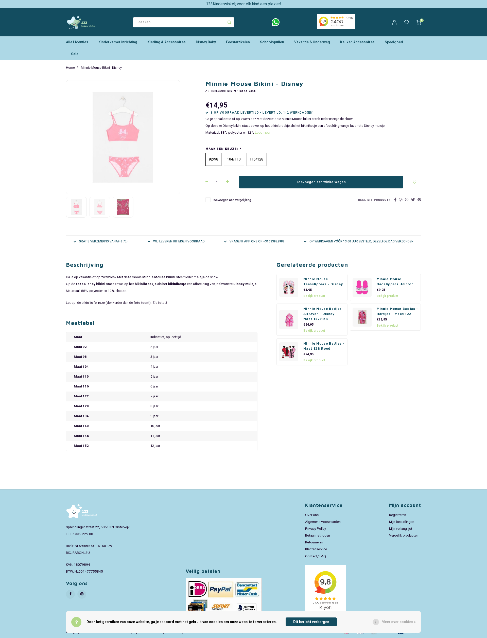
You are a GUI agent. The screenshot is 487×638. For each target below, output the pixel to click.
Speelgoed (394, 42)
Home (70, 67)
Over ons (312, 515)
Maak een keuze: (223, 149)
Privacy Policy (315, 528)
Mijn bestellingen (401, 521)
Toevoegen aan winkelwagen (321, 182)
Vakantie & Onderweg (312, 42)
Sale (74, 54)
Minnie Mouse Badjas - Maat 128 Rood (324, 345)
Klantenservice (316, 549)
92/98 (213, 159)
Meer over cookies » (398, 622)
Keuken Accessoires (357, 42)
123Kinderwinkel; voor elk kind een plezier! (243, 4)
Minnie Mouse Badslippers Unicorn (395, 281)
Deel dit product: (374, 200)
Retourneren (314, 542)
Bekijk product (314, 296)
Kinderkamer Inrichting (117, 42)
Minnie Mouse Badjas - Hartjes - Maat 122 (397, 311)
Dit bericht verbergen (311, 622)
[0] (418, 22)
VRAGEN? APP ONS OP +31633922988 (257, 241)
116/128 (256, 159)
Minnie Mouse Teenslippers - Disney (323, 281)
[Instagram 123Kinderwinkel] (81, 594)
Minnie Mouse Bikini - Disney (101, 67)
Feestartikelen (238, 42)
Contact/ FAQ (315, 556)
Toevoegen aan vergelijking (231, 200)
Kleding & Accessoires (166, 42)
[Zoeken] (229, 22)
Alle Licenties (77, 42)
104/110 (234, 159)
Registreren (397, 515)
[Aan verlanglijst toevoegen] (414, 182)
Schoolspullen (272, 42)
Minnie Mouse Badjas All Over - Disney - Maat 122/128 (322, 314)
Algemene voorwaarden (323, 521)
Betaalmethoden (317, 535)
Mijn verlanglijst (400, 528)
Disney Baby (206, 42)
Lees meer (262, 132)
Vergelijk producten (403, 535)
